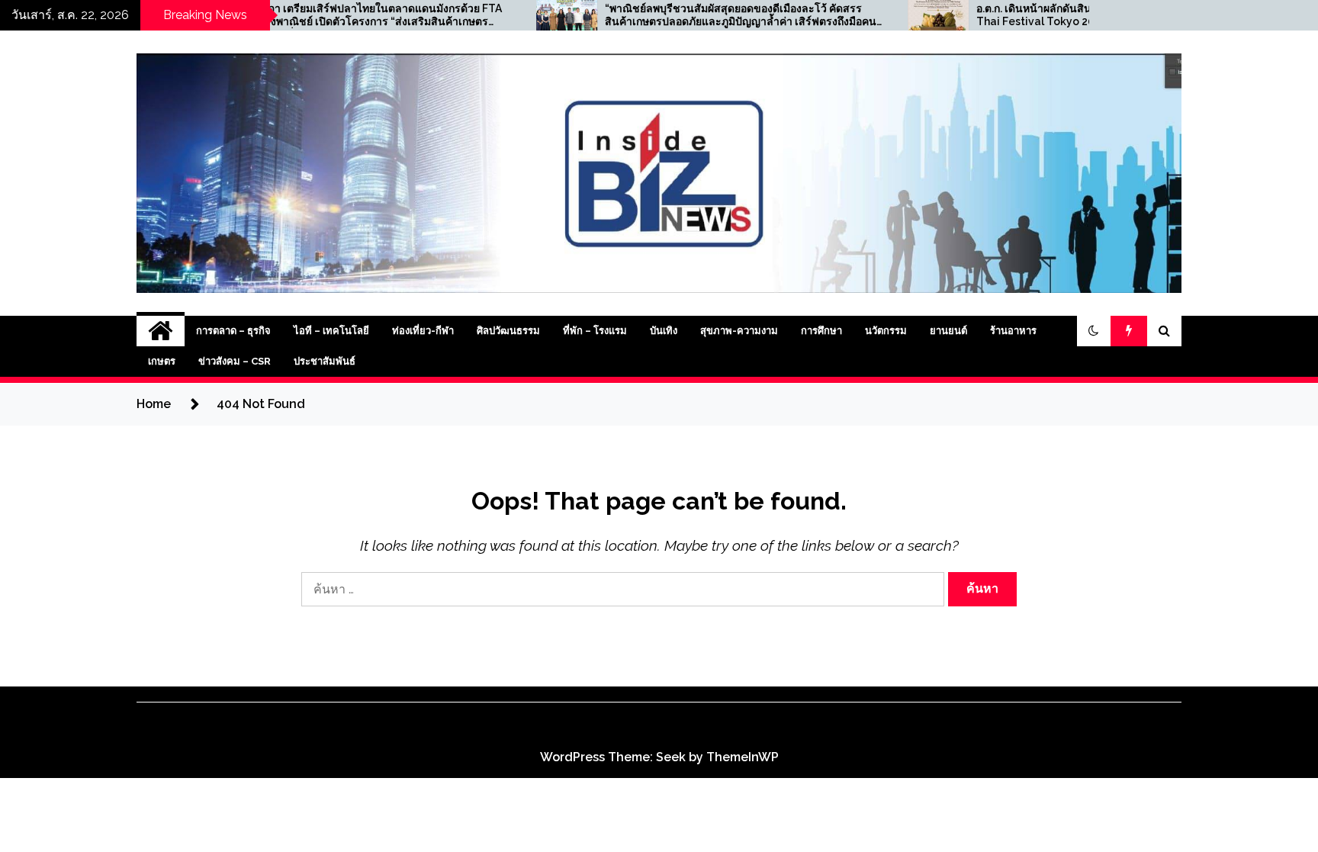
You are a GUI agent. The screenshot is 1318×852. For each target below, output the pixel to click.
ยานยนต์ (948, 330)
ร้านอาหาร (1013, 330)
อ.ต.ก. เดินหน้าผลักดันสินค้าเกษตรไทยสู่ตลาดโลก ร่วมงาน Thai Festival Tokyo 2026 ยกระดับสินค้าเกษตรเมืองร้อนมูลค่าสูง (1062, 15)
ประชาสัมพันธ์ (324, 361)
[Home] (161, 331)
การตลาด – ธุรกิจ (233, 330)
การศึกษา (821, 330)
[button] (1094, 331)
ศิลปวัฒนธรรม (508, 330)
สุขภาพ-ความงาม (739, 330)
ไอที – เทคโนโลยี (331, 330)
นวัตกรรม (886, 330)
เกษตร (161, 361)
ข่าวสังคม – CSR (234, 361)
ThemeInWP (742, 757)
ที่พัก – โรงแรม (595, 330)
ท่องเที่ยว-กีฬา (423, 330)
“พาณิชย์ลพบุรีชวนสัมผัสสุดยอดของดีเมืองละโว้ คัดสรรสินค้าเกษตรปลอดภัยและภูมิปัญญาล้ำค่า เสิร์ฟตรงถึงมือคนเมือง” (691, 15)
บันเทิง (663, 330)
